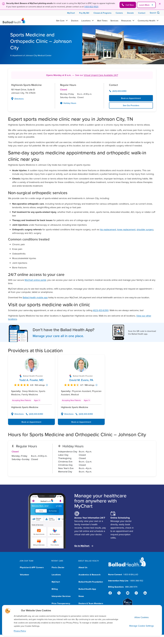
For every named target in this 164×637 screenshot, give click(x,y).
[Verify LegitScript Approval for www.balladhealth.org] (128, 603)
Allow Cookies (141, 617)
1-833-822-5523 (91, 6)
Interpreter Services (61, 596)
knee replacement (126, 229)
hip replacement (108, 229)
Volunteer (24, 574)
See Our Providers (131, 105)
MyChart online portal (35, 280)
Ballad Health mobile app (35, 297)
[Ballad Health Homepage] (14, 20)
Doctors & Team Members (91, 603)
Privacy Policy (20, 630)
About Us (83, 567)
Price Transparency (61, 603)
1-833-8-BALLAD (130, 574)
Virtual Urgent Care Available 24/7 (101, 75)
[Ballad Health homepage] (127, 564)
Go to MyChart (82, 545)
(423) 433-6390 (100, 310)
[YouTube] (128, 593)
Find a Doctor (58, 567)
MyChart (56, 581)
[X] (119, 593)
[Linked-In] (144, 593)
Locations (56, 574)
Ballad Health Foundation (91, 581)
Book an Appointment (131, 98)
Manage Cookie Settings (141, 625)
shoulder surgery (145, 229)
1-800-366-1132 (136, 580)
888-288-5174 (131, 586)
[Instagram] (136, 593)
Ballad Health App (87, 589)
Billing (55, 589)
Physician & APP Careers (32, 567)
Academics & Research (89, 574)
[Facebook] (111, 593)
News (81, 596)
